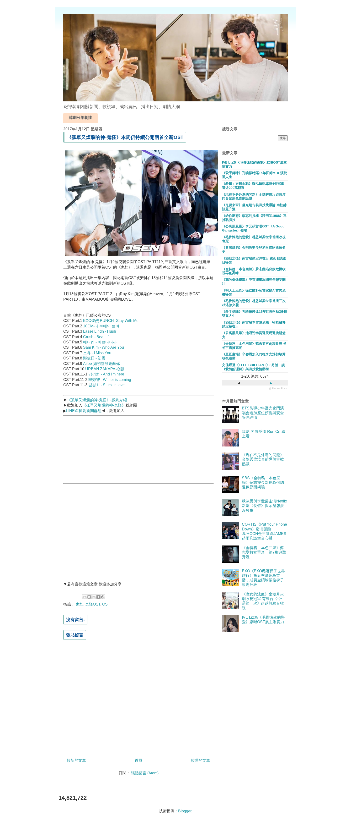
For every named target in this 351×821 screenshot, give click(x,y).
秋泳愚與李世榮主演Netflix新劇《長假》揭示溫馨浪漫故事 (264, 505)
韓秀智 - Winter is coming (109, 380)
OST (106, 604)
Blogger (184, 811)
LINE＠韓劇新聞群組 (83, 411)
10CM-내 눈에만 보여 (101, 326)
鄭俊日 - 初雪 (94, 358)
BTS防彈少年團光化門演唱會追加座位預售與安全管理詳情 (263, 412)
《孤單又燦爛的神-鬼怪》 (104, 405)
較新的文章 (76, 760)
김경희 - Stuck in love (106, 385)
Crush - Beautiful (97, 337)
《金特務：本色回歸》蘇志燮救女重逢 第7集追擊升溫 (264, 552)
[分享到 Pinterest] (102, 597)
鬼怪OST (92, 604)
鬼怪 (79, 604)
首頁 (138, 760)
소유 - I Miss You (97, 353)
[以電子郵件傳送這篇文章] (84, 597)
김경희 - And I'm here (106, 374)
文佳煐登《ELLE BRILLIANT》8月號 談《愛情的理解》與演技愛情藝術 (253, 367)
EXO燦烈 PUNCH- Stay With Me (110, 321)
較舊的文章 (200, 760)
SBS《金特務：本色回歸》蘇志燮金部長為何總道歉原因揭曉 (263, 482)
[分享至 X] (93, 597)
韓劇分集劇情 (80, 118)
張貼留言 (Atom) (145, 773)
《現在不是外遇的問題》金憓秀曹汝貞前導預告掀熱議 (263, 459)
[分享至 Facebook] (98, 597)
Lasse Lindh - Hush (99, 331)
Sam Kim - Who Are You (103, 347)
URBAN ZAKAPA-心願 (104, 369)
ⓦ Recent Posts (278, 388)
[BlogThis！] (89, 597)
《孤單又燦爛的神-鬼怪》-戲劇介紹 (97, 400)
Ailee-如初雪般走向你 (101, 364)
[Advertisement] (99, 450)
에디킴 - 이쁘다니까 (100, 342)
